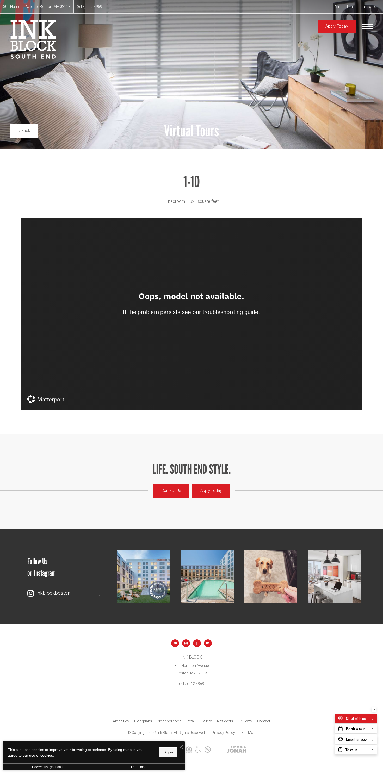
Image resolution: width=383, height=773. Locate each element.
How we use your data (48, 767)
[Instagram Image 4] (334, 576)
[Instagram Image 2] (207, 576)
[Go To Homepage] (33, 39)
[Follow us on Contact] (208, 643)
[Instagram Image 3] (271, 576)
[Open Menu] (367, 26)
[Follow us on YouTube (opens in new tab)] (175, 643)
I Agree (168, 752)
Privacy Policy (223, 733)
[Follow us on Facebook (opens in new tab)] (197, 643)
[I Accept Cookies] (181, 747)
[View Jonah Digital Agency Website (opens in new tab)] (236, 750)
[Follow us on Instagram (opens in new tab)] (186, 643)
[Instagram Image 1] (143, 576)
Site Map (248, 733)
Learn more (139, 767)
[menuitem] (121, 721)
